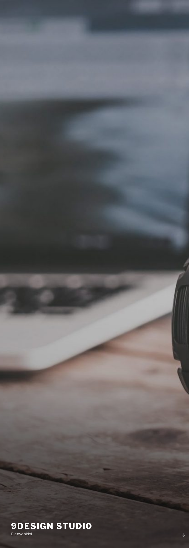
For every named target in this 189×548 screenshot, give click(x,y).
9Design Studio (51, 526)
